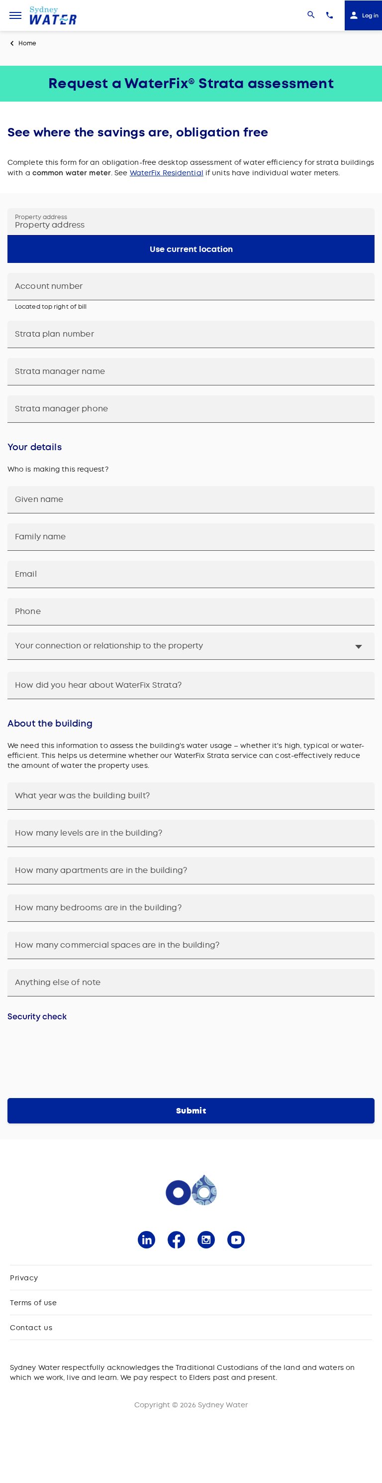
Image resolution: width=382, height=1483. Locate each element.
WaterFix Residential (166, 172)
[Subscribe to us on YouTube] (236, 1239)
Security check (37, 1017)
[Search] (311, 15)
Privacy (24, 1277)
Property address (41, 217)
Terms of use (33, 1302)
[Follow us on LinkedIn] (146, 1239)
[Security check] (191, 1056)
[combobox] (191, 222)
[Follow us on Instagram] (206, 1239)
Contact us (31, 1327)
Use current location (191, 249)
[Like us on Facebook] (176, 1239)
